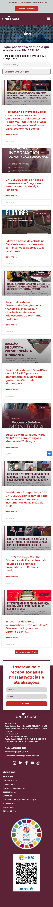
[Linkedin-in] (21, 763)
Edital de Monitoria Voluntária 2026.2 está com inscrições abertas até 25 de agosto (25, 438)
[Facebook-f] (26, 763)
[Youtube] (32, 763)
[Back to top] (45, 890)
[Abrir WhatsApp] (47, 901)
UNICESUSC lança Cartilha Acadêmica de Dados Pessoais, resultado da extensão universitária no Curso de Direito (26, 564)
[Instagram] (15, 763)
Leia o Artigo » (11, 134)
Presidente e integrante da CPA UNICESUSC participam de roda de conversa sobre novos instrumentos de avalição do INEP (26, 499)
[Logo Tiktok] (38, 763)
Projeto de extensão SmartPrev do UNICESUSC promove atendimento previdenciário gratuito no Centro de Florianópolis (26, 376)
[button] (48, 18)
